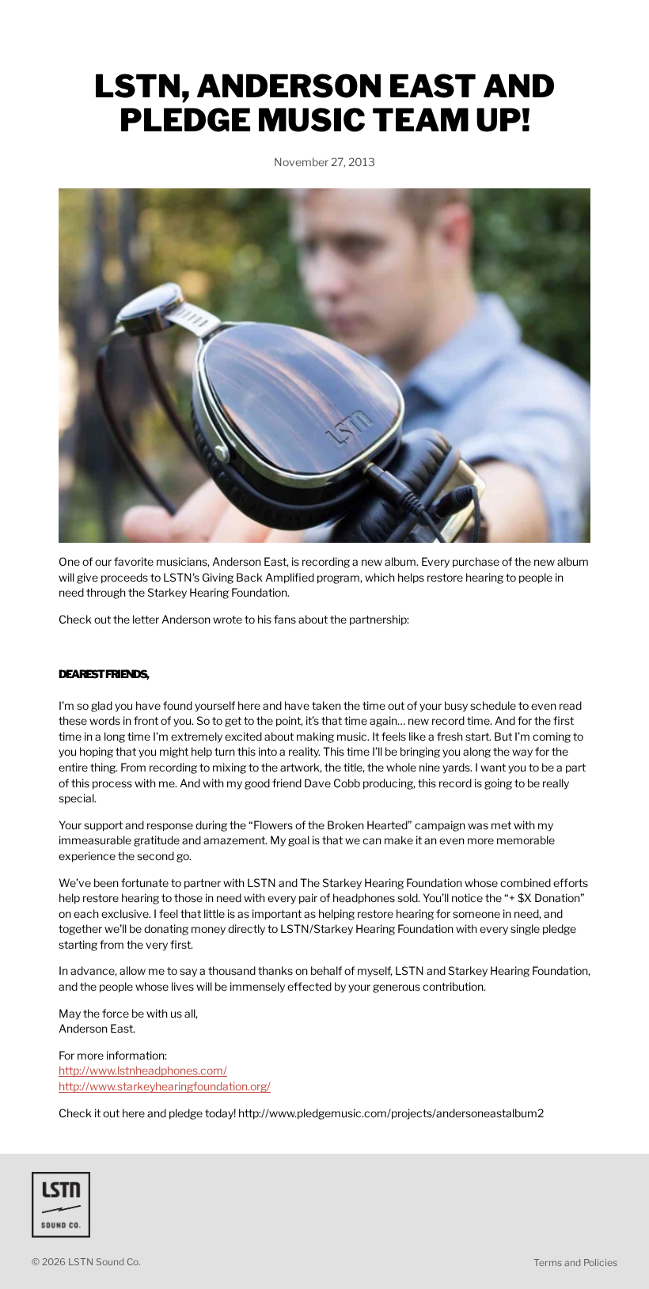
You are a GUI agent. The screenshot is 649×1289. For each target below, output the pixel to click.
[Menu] (18, 24)
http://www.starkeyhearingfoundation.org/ (165, 1086)
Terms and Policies (575, 1262)
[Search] (52, 23)
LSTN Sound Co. (104, 1262)
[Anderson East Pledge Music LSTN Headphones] (324, 365)
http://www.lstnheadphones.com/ (143, 1070)
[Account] (595, 23)
